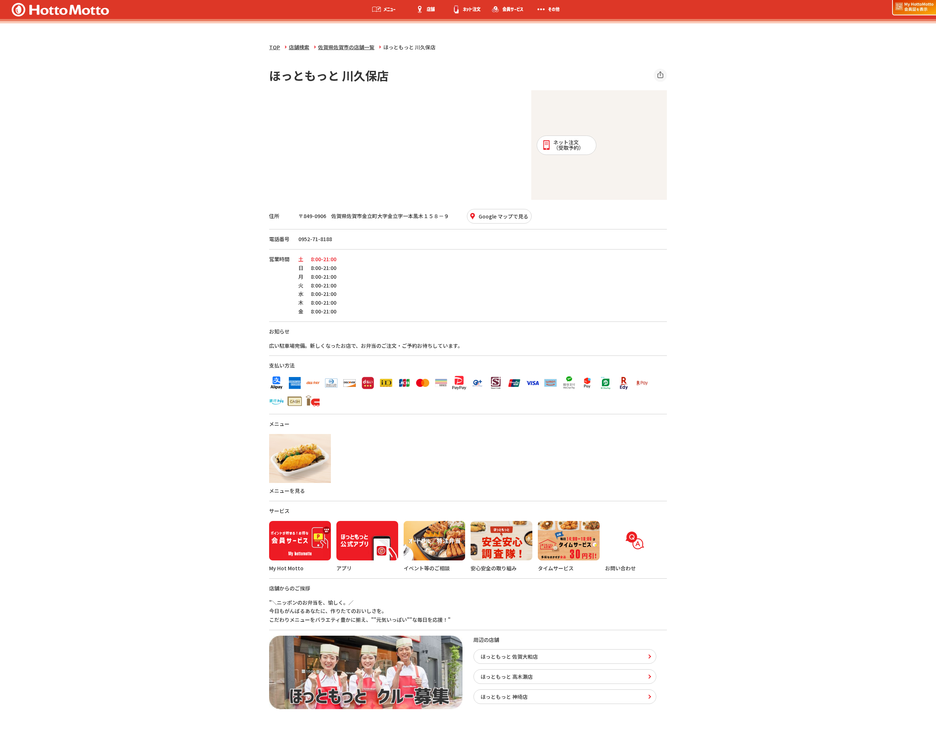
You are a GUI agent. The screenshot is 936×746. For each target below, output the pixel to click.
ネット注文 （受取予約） (568, 144)
